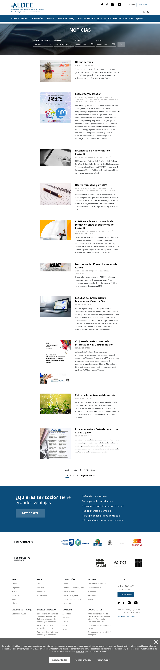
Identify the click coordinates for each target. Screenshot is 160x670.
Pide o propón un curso (72, 599)
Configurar (103, 659)
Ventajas (40, 587)
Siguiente (86, 475)
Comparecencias (94, 587)
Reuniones (92, 595)
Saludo (14, 584)
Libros (14, 603)
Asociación (66, 614)
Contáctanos (126, 594)
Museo (65, 629)
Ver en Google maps (126, 616)
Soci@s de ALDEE (19, 614)
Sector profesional (41, 40)
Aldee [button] (14, 18)
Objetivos (16, 587)
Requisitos (41, 591)
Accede (132, 4)
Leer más (80, 651)
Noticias (101, 18)
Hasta (98, 40)
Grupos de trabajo (66, 18)
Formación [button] (37, 18)
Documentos (114, 18)
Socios (39, 584)
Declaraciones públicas (97, 584)
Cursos (65, 584)
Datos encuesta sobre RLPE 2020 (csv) (99, 626)
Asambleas (92, 591)
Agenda (50, 18)
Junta (14, 599)
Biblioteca (66, 617)
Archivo (65, 621)
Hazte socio (143, 5)
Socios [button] (24, 18)
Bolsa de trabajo (86, 18)
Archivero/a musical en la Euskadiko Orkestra (47, 626)
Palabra (57, 40)
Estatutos (16, 595)
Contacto (128, 18)
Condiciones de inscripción (73, 587)
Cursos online (68, 603)
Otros (64, 625)
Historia (15, 591)
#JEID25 (139, 18)
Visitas (90, 599)
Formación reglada (70, 595)
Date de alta (30, 513)
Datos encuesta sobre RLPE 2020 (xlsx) (99, 633)
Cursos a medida (69, 591)
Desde (77, 40)
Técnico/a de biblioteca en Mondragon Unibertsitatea (47, 633)
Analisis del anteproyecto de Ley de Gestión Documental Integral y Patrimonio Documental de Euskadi (99, 618)
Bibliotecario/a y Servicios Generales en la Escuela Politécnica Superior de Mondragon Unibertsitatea (47, 618)
